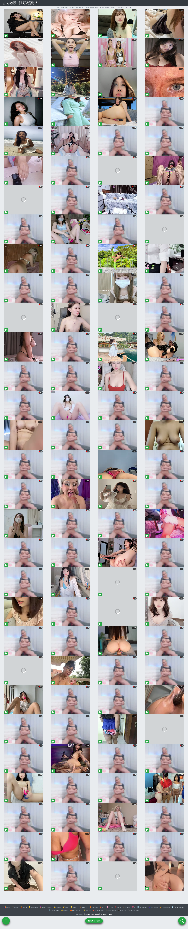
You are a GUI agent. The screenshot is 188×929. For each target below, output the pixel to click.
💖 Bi (133, 907)
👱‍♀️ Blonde (73, 907)
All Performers (104, 914)
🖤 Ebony (15, 907)
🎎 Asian (7, 907)
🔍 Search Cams (133, 910)
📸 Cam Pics (122, 910)
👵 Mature (57, 907)
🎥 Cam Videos (111, 910)
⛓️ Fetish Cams (54, 910)
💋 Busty (118, 907)
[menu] (6, 921)
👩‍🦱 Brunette (83, 907)
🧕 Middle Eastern (46, 907)
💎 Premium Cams (178, 907)
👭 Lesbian (126, 907)
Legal (110, 914)
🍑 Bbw (102, 907)
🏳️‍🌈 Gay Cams (153, 907)
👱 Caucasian (33, 907)
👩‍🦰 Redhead (93, 907)
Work (92, 914)
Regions (87, 914)
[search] (182, 921)
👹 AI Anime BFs (98, 910)
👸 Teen (66, 907)
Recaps (97, 914)
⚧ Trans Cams (165, 907)
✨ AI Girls (64, 910)
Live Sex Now (94, 921)
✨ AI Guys (87, 910)
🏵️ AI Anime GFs (75, 910)
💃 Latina (23, 907)
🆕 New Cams (142, 907)
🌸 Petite (110, 907)
